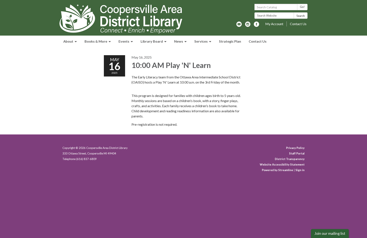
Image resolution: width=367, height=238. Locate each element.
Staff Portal (297, 153)
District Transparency (290, 159)
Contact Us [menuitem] (258, 41)
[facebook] (256, 25)
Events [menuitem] (124, 41)
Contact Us (298, 24)
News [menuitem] (178, 41)
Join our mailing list (329, 233)
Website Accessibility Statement (282, 164)
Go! (302, 7)
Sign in (300, 170)
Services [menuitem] (201, 41)
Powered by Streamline (277, 170)
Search (300, 15)
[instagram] (247, 25)
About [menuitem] (68, 41)
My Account (274, 24)
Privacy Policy (295, 148)
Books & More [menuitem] (96, 41)
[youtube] (239, 25)
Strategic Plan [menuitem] (230, 41)
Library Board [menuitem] (152, 41)
